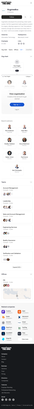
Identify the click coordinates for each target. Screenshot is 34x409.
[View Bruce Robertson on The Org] (24, 140)
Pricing (3, 374)
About (3, 356)
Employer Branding (6, 387)
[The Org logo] (6, 348)
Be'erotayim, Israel (23, 37)
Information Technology (8, 37)
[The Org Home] (6, 3)
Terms (13, 405)
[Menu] (31, 2)
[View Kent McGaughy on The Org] (17, 166)
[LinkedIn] (6, 400)
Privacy (19, 405)
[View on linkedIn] (21, 44)
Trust (2, 371)
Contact (3, 359)
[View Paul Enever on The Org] (24, 153)
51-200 (3, 44)
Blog (2, 362)
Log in (17, 109)
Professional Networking (8, 390)
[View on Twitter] (19, 44)
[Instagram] (13, 400)
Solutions (4, 368)
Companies (4, 380)
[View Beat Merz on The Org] (24, 126)
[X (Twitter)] (2, 400)
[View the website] (24, 44)
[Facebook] (10, 400)
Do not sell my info (28, 405)
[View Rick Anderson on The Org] (9, 126)
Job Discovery (5, 392)
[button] (17, 66)
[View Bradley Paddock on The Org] (9, 140)
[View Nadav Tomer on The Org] (9, 153)
